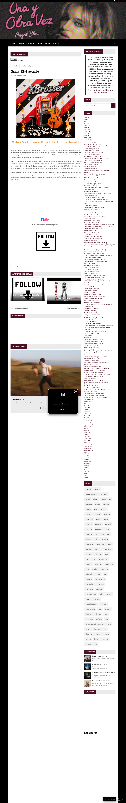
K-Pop (93, 559)
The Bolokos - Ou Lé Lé (90, 185)
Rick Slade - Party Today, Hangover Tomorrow (97, 327)
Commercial (89, 519)
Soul (106, 614)
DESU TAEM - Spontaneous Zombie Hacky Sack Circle (99, 224)
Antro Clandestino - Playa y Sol (93, 162)
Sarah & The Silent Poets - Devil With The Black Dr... (98, 255)
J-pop (106, 554)
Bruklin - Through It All (90, 312)
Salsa (100, 609)
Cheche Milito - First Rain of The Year (94, 217)
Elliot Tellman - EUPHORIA (91, 150)
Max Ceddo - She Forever (100, 664)
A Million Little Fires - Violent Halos (94, 298)
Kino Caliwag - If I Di (19, 399)
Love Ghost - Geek (89, 316)
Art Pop (97, 504)
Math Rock (98, 564)
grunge (107, 634)
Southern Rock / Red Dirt (29, 66)
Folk (96, 539)
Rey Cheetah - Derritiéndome (92, 386)
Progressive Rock (91, 594)
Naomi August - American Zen (101, 656)
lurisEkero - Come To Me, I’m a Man (94, 372)
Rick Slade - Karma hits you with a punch (95, 357)
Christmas (98, 514)
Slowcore (98, 614)
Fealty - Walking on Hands (91, 149)
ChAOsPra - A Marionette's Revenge (94, 395)
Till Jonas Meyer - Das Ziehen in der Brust (95, 242)
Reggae (88, 599)
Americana (89, 504)
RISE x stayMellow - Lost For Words (94, 393)
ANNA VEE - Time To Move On (92, 302)
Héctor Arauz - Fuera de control (93, 238)
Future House (89, 544)
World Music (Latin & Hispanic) (94, 624)
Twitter (39, 44)
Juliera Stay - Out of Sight (91, 360)
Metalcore (95, 569)
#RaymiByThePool (106, 85)
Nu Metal (98, 574)
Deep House (98, 529)
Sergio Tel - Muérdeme (90, 240)
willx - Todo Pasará (89, 263)
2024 (87, 417)
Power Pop (99, 589)
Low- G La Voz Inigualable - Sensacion (95, 176)
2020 (86, 473)
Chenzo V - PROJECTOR (91, 273)
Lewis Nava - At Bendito (91, 269)
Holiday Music (107, 549)
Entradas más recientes (20, 308)
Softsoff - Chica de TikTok (91, 271)
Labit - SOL (87, 329)
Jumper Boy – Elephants (91, 195)
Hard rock (88, 549)
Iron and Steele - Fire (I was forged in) (94, 259)
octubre (87, 141)
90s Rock (97, 489)
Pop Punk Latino (100, 579)
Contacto (56, 44)
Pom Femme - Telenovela (91, 300)
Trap (106, 619)
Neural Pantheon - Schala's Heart (93, 285)
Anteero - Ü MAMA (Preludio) (92, 314)
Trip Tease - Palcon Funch (91, 232)
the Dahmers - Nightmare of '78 (93, 228)
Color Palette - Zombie (90, 290)
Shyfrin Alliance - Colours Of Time (93, 343)
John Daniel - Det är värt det (92, 388)
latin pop (96, 639)
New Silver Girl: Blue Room (100, 681)
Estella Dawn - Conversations (92, 257)
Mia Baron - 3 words (90, 166)
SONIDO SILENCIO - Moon (91, 267)
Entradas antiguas (72, 308)
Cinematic (107, 514)
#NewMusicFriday (94, 90)
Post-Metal (101, 584)
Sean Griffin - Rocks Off (90, 234)
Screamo (107, 609)
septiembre (88, 399)
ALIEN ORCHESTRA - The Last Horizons (95, 397)
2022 (86, 460)
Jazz (87, 559)
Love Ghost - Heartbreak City (92, 323)
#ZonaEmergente (94, 85)
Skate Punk (89, 614)
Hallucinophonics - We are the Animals (95, 213)
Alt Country (104, 494)
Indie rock (88, 554)
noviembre (88, 139)
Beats (95, 509)
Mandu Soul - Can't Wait (91, 143)
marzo (87, 129)
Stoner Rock (89, 619)
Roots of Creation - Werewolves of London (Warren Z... (99, 244)
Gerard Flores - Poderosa (91, 209)
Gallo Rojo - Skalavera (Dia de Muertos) (95, 215)
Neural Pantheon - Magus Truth (93, 252)
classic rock (97, 629)
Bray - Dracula (88, 335)
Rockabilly (15, 66)
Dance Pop (98, 524)
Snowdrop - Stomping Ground (92, 294)
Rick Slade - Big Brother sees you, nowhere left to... (98, 304)
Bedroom (103, 509)
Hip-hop (97, 549)
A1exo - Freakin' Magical (91, 205)
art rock (88, 629)
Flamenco (88, 539)
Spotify (47, 44)
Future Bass (104, 539)
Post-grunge (89, 589)
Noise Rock (89, 574)
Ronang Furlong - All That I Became (94, 182)
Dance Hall (89, 524)
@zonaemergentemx (98, 57)
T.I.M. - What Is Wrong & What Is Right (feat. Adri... (98, 351)
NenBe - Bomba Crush (90, 211)
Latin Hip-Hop (103, 559)
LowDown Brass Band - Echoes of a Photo (96, 158)
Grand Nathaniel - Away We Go (93, 341)
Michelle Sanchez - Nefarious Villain (94, 277)
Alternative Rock (106, 499)
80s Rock (88, 489)
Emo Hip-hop (105, 534)
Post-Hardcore (90, 584)
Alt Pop (95, 499)
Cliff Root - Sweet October (91, 333)
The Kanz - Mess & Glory (91, 364)
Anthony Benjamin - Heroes (92, 220)
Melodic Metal (109, 564)
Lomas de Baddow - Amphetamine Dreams (96, 261)
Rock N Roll (103, 604)
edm (105, 629)
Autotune (106, 504)
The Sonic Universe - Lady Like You (94, 253)
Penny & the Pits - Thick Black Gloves (94, 370)
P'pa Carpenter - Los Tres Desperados (94, 275)
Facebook (21, 44)
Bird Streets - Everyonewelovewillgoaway (95, 355)
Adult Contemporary (91, 494)
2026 (87, 117)
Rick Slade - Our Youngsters (92, 154)
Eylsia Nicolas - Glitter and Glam (93, 147)
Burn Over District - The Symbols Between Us (96, 187)
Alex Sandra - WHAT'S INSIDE (92, 358)
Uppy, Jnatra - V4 (89, 189)
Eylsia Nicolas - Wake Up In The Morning (95, 145)
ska (96, 644)
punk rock (88, 644)
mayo (87, 125)
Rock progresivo (90, 609)
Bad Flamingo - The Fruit (91, 164)
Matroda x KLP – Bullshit (91, 191)
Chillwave (88, 514)
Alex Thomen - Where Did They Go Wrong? (96, 362)
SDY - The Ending (89, 349)
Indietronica (98, 554)
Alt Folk (88, 499)
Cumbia (98, 519)
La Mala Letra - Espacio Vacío (92, 184)
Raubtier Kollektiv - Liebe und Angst (94, 207)
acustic (109, 624)
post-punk (106, 639)
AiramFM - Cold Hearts (90, 337)
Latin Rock (89, 564)
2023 (87, 442)
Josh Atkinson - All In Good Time (93, 353)
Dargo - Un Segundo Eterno (92, 347)
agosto (87, 119)
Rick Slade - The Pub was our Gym (93, 152)
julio (86, 121)
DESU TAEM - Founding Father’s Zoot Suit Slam (97, 193)
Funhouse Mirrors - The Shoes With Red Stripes (97, 390)
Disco (107, 529)
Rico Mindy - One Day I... (91, 168)
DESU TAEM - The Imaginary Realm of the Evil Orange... (99, 226)
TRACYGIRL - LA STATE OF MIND (93, 380)
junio (86, 123)
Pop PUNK (89, 579)
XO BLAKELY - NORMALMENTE (93, 222)
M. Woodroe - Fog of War (91, 345)
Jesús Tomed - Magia (90, 287)
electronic (98, 634)
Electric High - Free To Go (91, 292)
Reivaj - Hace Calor (89, 218)
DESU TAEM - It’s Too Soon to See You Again (96, 199)
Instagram (31, 44)
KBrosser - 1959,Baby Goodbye (93, 236)
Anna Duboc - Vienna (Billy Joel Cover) (95, 250)
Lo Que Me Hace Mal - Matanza (93, 160)
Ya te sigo (120, 799)
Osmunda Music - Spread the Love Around (96, 180)
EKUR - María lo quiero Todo (92, 178)
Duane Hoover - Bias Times (91, 288)
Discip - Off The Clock (90, 378)
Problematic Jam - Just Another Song (95, 296)
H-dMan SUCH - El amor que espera (94, 279)
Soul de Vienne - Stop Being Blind (93, 318)
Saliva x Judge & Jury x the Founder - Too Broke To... (99, 246)
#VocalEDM (106, 88)
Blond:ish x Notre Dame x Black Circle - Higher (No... (98, 374)
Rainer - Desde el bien (90, 230)
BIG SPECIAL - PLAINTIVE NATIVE (93, 339)
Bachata (88, 509)
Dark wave (89, 529)
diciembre (88, 137)
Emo (97, 534)
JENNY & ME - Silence (90, 322)
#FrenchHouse (96, 88)
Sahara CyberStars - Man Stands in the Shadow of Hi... (99, 325)
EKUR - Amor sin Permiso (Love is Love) (95, 174)
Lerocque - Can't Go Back (91, 248)
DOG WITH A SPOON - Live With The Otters (96, 331)
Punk (100, 594)
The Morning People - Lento (92, 265)
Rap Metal (108, 594)
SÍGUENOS (63, 410)
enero (87, 133)
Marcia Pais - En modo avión (92, 308)
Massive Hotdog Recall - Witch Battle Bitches (96, 368)
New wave (105, 569)
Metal (87, 569)
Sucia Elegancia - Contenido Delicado (103, 672)
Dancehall (108, 524)
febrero (87, 131)
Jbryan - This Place (89, 320)
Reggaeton (97, 599)
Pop (105, 574)
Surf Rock (99, 619)
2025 (87, 135)
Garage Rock (100, 544)
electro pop (89, 634)
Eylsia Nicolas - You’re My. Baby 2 (93, 376)
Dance (106, 519)
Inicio (13, 44)
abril (86, 127)
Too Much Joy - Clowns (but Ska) (93, 156)
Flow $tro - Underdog (90, 310)
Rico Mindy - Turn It (89, 306)
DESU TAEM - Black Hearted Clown (94, 197)
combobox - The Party (90, 392)
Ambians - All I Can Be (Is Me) (92, 366)
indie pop (88, 639)
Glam (109, 544)
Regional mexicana (91, 604)
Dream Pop (89, 534)
